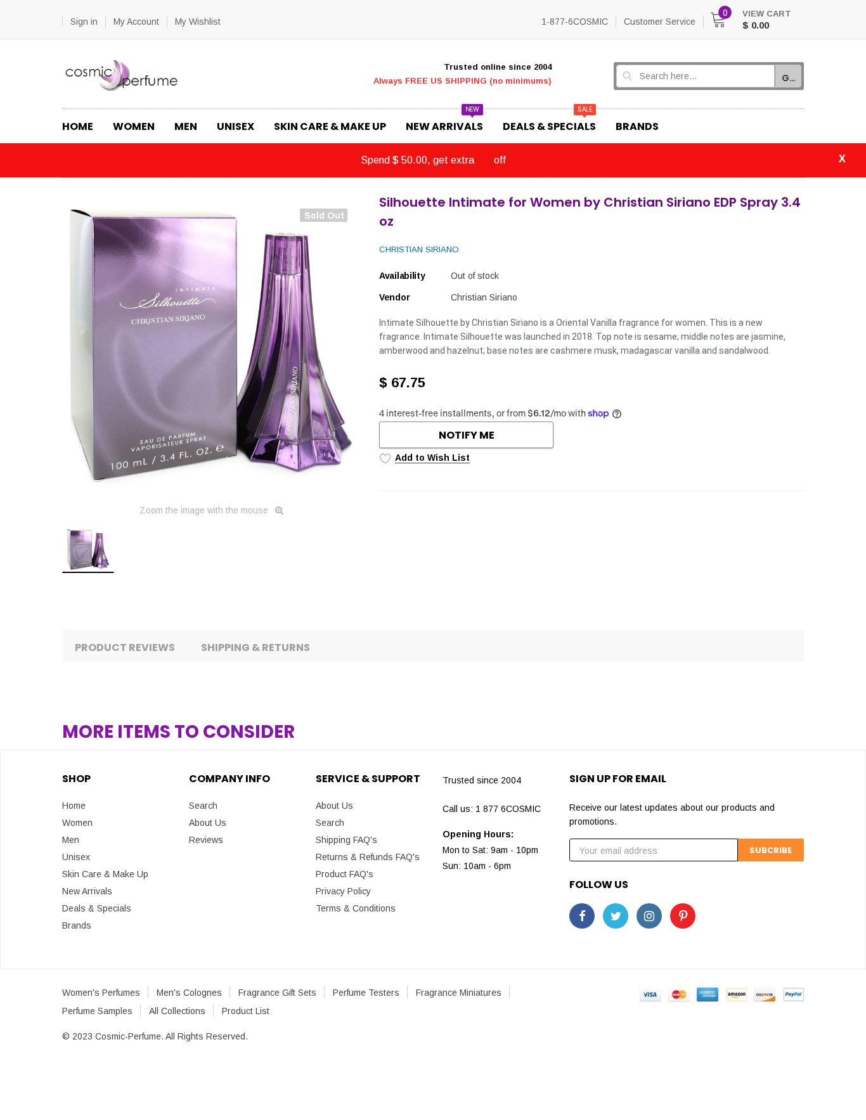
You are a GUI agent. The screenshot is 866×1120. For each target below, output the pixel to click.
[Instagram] (649, 916)
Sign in (84, 21)
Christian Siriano (419, 249)
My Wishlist (198, 21)
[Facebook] (582, 916)
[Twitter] (615, 916)
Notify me (466, 435)
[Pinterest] (682, 916)
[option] (211, 345)
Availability (402, 276)
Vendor (394, 297)
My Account (136, 21)
